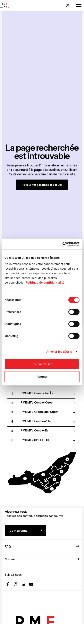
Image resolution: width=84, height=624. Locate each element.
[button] (26, 480)
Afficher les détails (59, 351)
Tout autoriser (42, 363)
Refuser (42, 376)
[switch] (74, 312)
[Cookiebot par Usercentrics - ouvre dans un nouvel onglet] (62, 243)
